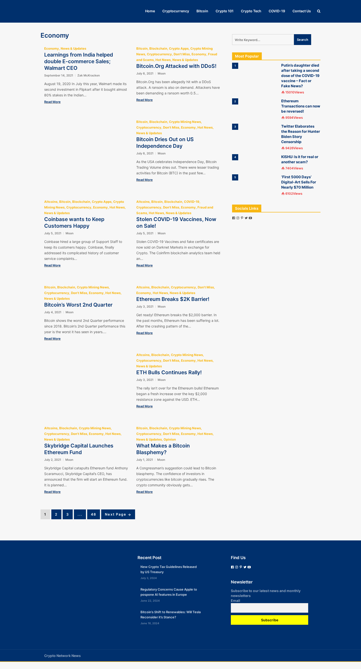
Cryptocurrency (175, 11)
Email (235, 600)
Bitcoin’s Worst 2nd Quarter (78, 305)
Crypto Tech (251, 11)
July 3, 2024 (148, 578)
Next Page (118, 514)
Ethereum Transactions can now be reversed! (300, 106)
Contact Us (301, 11)
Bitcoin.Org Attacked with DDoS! (176, 66)
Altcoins (50, 202)
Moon (162, 73)
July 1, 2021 (144, 459)
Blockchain (158, 48)
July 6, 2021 (144, 73)
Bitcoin (202, 11)
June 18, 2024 (149, 623)
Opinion (170, 439)
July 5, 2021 (52, 233)
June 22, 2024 (150, 600)
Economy (51, 48)
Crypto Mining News (185, 122)
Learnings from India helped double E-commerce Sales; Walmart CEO (78, 61)
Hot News (163, 60)
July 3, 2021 (144, 306)
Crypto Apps (179, 48)
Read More (52, 102)
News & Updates (73, 48)
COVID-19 (277, 11)
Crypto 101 (225, 11)
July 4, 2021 (52, 312)
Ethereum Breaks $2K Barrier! (172, 299)
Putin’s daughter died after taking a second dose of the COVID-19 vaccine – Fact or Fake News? (300, 75)
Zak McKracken (88, 75)
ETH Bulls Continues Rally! (169, 372)
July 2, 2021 (52, 459)
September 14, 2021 (58, 75)
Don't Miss (182, 54)
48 (93, 514)
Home (150, 11)
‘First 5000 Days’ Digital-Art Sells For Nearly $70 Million (298, 182)
